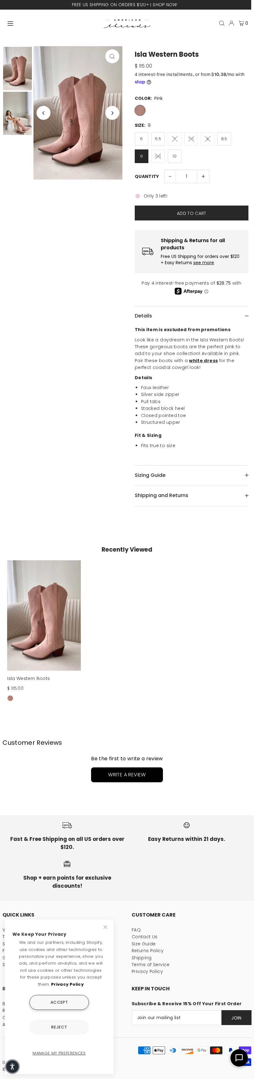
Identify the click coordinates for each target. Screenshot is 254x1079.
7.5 (191, 139)
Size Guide (144, 944)
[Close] (106, 927)
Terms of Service (151, 964)
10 (175, 156)
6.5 (158, 139)
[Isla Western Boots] (44, 615)
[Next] (112, 113)
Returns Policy (148, 951)
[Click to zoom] (112, 56)
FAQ (136, 930)
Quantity (147, 176)
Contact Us (145, 937)
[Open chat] (239, 1058)
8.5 (224, 139)
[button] (12, 1066)
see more (203, 263)
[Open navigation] (52, 23)
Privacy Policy (147, 971)
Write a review (127, 774)
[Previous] (43, 113)
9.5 (158, 156)
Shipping (142, 958)
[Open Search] (221, 23)
